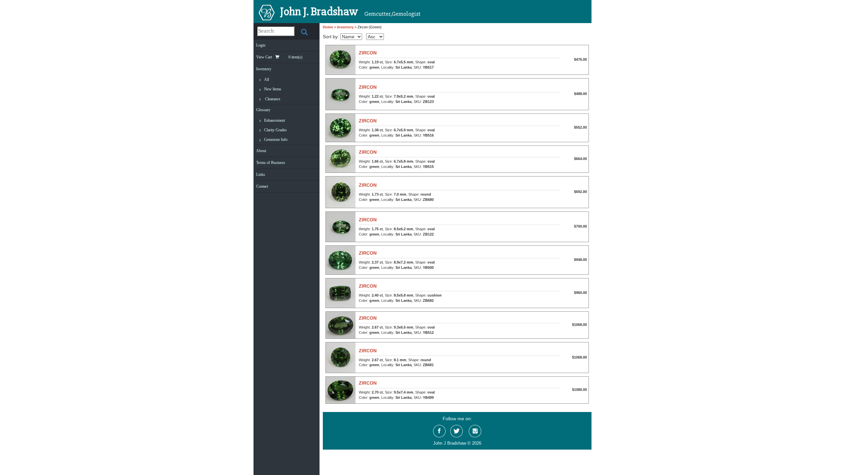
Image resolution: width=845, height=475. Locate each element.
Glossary (263, 110)
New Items (272, 89)
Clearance (272, 99)
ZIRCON (368, 52)
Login (260, 45)
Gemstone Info (275, 139)
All (266, 79)
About (261, 150)
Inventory (263, 69)
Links (260, 174)
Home (328, 27)
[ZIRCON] (340, 59)
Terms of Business (270, 162)
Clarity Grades (275, 130)
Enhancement (274, 120)
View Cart (279, 57)
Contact (262, 186)
